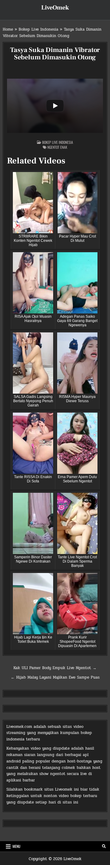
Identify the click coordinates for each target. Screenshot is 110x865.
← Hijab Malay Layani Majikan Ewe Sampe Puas (55, 677)
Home (8, 29)
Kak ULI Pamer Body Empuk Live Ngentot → (55, 668)
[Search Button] (104, 846)
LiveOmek (55, 8)
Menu (16, 846)
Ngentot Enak (57, 147)
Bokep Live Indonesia (38, 29)
